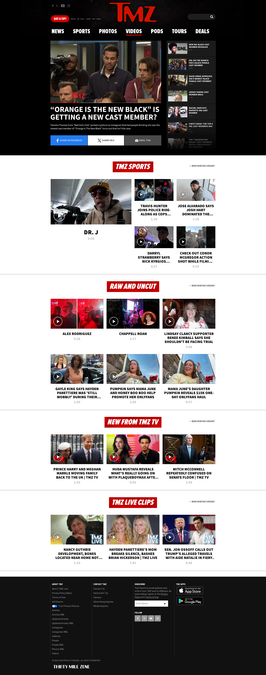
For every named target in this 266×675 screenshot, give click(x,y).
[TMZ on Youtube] (63, 6)
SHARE (108, 140)
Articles (56, 610)
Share (71, 140)
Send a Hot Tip (100, 593)
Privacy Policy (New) (62, 593)
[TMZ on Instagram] (68, 5)
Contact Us (99, 589)
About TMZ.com (60, 589)
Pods (157, 31)
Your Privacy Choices (68, 606)
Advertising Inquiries (103, 601)
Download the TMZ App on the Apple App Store (190, 590)
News (58, 31)
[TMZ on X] (57, 6)
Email (145, 140)
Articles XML (58, 614)
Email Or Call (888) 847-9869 (86, 19)
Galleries (56, 636)
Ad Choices (57, 601)
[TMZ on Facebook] (52, 6)
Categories (57, 627)
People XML (58, 645)
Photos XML (58, 649)
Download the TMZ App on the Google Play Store (190, 601)
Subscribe (165, 603)
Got (60, 19)
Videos (134, 31)
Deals (202, 31)
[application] (105, 72)
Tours (179, 31)
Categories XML (60, 632)
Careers (97, 597)
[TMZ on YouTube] (151, 618)
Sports (81, 31)
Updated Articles (60, 619)
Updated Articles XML (62, 623)
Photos (108, 31)
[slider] (105, 102)
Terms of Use (59, 597)
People (55, 640)
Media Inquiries (100, 606)
